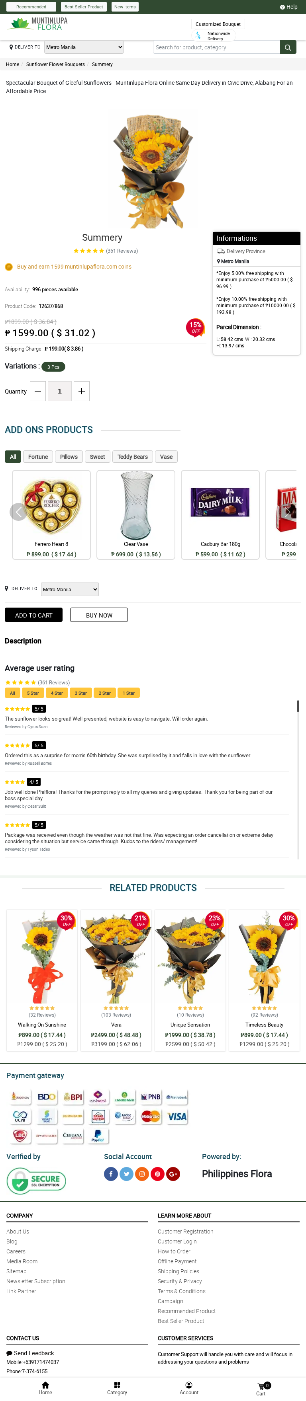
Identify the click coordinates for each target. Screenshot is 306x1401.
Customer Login (177, 1241)
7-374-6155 (34, 1371)
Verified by (23, 1156)
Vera (116, 1024)
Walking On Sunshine (42, 1024)
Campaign (170, 1301)
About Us (17, 1231)
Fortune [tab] (38, 456)
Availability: (41, 289)
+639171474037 (41, 1362)
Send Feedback (34, 1353)
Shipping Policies (178, 1271)
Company (19, 1215)
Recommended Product (187, 1311)
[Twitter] (126, 1174)
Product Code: (34, 306)
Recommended (31, 7)
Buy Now (99, 615)
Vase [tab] (166, 456)
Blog (12, 1241)
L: (229, 339)
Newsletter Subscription (35, 1281)
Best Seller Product (84, 7)
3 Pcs (53, 367)
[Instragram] (142, 1174)
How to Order (174, 1251)
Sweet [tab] (97, 456)
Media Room (21, 1261)
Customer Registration (186, 1231)
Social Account (128, 1156)
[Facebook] (111, 1174)
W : (260, 339)
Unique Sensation (190, 1024)
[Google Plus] (173, 1174)
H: (230, 345)
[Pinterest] (158, 1174)
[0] (260, 1386)
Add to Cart (34, 615)
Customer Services (185, 1338)
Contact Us (22, 1338)
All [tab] (13, 456)
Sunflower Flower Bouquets (55, 64)
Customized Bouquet (218, 24)
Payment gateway (35, 1075)
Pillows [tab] (69, 456)
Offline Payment (177, 1261)
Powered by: (221, 1156)
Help (292, 6)
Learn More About (184, 1215)
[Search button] (288, 47)
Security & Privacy (180, 1281)
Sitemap (16, 1271)
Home (12, 64)
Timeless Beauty (264, 1024)
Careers (16, 1251)
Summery (102, 64)
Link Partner (21, 1291)
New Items (125, 7)
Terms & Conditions (182, 1291)
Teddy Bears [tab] (133, 456)
